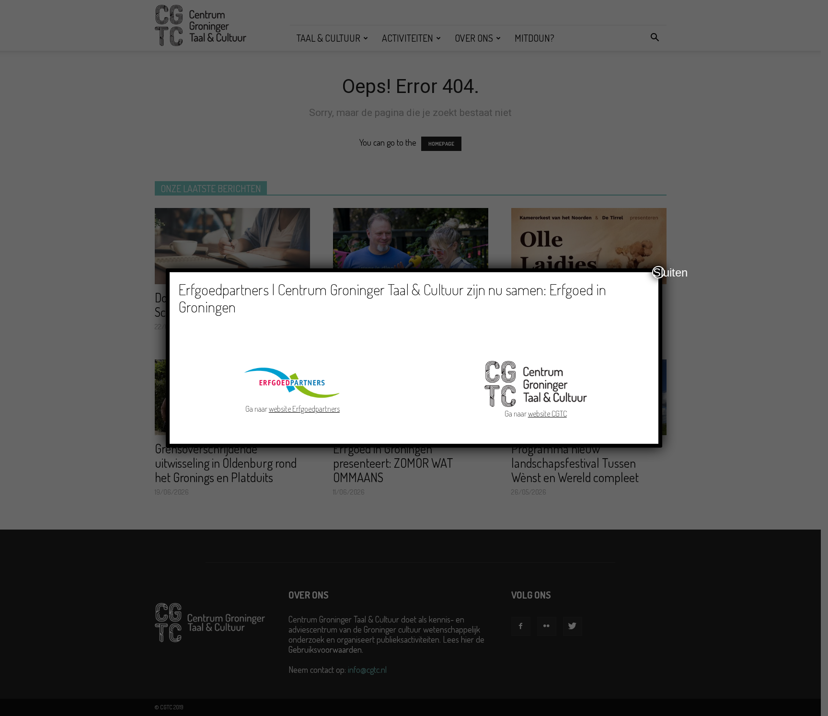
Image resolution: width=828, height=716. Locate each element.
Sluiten (659, 272)
